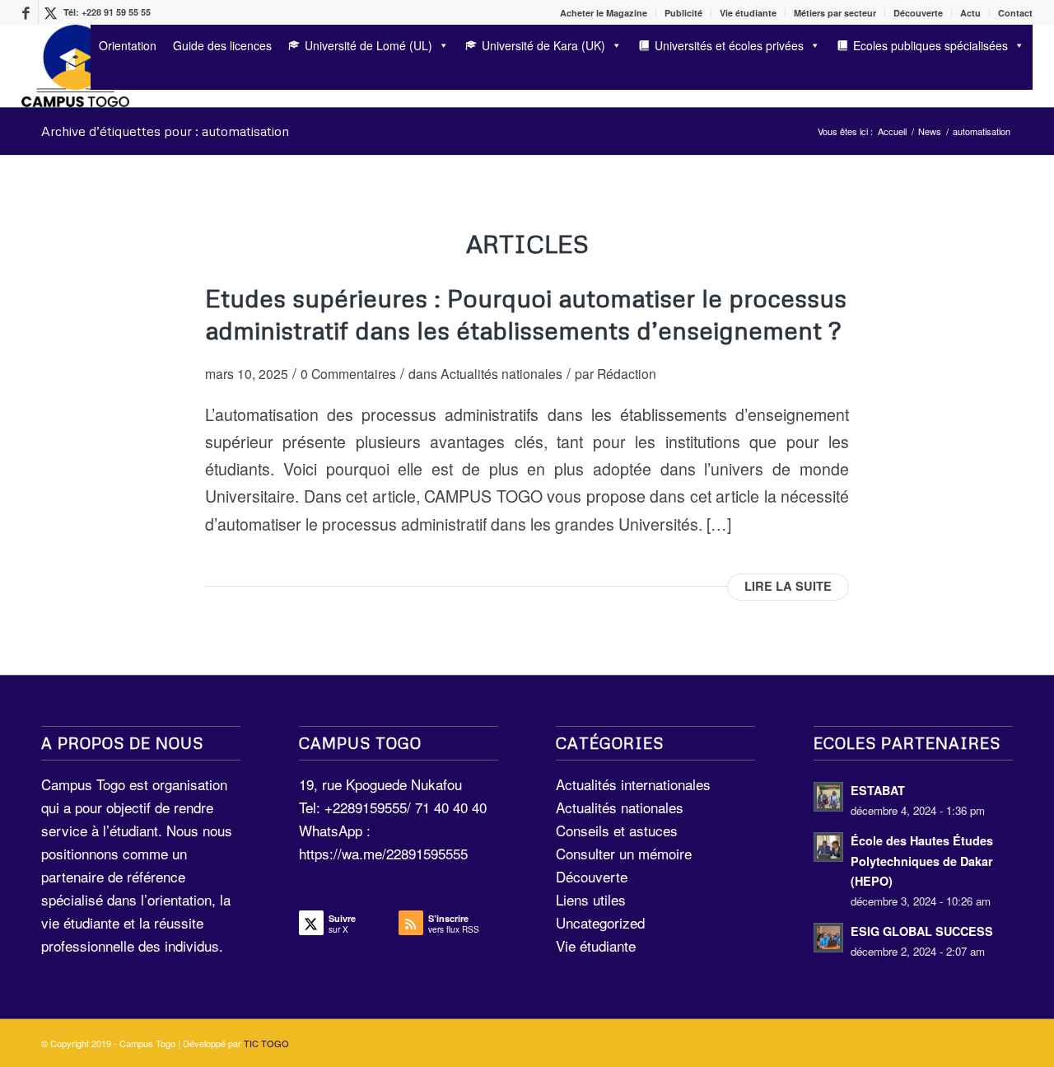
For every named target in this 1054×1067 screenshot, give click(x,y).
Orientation (127, 45)
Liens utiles (591, 899)
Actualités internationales (633, 784)
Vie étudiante (748, 13)
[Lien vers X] (51, 12)
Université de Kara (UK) (543, 45)
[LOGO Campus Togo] (75, 66)
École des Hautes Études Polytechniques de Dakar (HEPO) (922, 860)
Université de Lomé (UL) (368, 45)
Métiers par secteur (835, 13)
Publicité (683, 13)
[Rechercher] (96, 76)
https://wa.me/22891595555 (383, 853)
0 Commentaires (348, 373)
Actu (970, 13)
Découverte (918, 13)
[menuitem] (604, 12)
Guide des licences (222, 45)
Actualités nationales (501, 373)
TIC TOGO (266, 1043)
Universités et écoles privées (729, 45)
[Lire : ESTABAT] (828, 797)
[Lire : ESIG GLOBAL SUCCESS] (828, 937)
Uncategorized (600, 922)
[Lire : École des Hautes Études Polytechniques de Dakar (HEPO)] (828, 847)
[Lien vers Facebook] (26, 12)
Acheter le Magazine (603, 13)
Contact (1015, 13)
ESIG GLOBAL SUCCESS (922, 931)
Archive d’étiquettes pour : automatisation (165, 131)
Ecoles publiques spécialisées (930, 45)
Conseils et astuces (617, 830)
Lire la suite (788, 586)
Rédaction (626, 373)
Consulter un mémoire (624, 853)
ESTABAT (878, 790)
